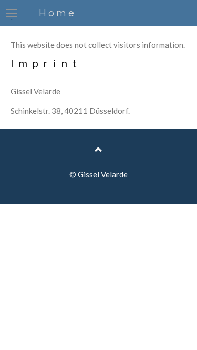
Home (57, 13)
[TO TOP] (98, 149)
